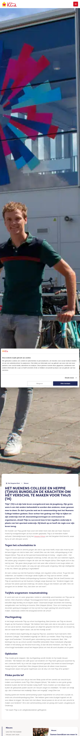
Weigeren (39, 383)
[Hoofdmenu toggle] (75, 4)
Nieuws (26, 483)
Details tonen (69, 378)
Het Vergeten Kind (14, 483)
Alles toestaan (65, 383)
